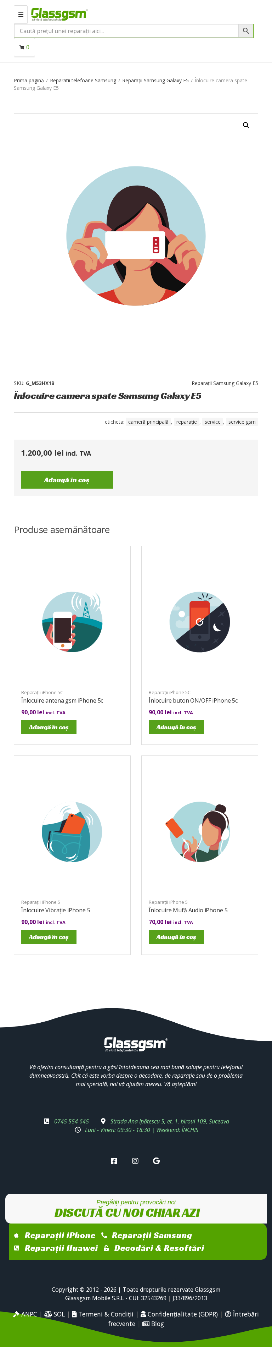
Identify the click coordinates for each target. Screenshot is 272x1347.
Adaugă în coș (67, 479)
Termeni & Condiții (105, 1314)
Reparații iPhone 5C (42, 692)
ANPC (28, 1314)
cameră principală (148, 421)
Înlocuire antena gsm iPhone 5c (62, 700)
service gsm (242, 421)
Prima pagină (29, 80)
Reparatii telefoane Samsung (83, 80)
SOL (58, 1314)
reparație (186, 421)
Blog (156, 1323)
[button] (246, 125)
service (213, 421)
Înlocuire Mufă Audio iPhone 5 (188, 910)
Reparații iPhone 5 (40, 902)
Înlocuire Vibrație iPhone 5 (55, 910)
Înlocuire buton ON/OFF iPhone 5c (193, 700)
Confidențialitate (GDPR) (182, 1314)
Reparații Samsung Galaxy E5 (155, 80)
